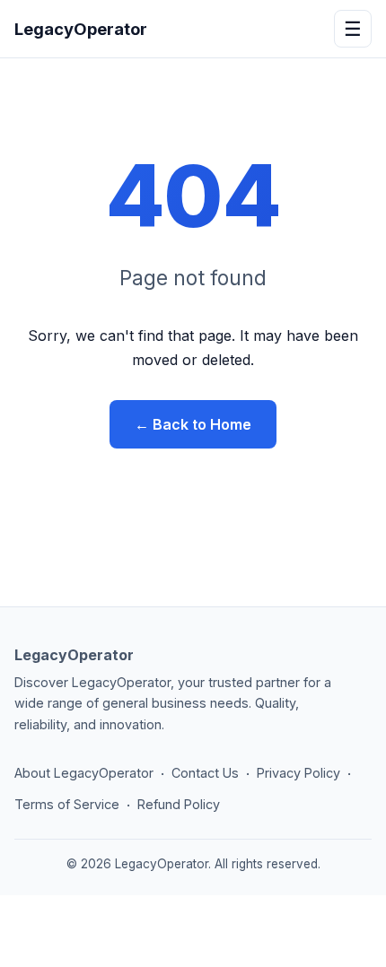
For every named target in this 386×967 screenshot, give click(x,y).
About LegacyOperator (84, 772)
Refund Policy (178, 804)
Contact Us (205, 772)
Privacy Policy (298, 772)
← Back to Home (193, 424)
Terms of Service (66, 804)
